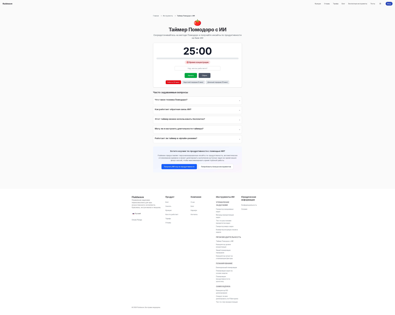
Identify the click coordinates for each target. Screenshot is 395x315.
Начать (191, 75)
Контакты (194, 214)
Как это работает (171, 214)
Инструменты (168, 16)
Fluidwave (138, 197)
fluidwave (7, 3)
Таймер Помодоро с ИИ (224, 241)
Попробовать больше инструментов (216, 167)
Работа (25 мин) (173, 82)
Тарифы (335, 4)
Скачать (168, 206)
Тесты (372, 4)
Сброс (204, 75)
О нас (193, 202)
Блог (343, 4)
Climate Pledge (137, 220)
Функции (318, 4)
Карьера (194, 210)
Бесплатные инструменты (357, 4)
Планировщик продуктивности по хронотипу (223, 279)
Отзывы (327, 4)
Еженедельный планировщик (226, 267)
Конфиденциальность (249, 205)
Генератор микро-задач (225, 226)
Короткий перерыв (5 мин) (193, 82)
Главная (156, 16)
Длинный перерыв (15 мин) (217, 82)
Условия (244, 209)
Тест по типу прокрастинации (227, 302)
